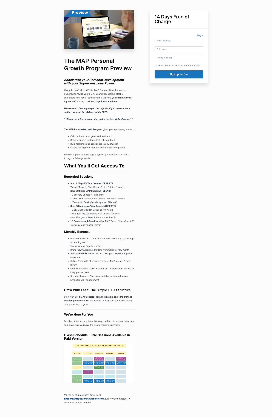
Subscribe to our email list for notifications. (179, 65)
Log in (200, 35)
